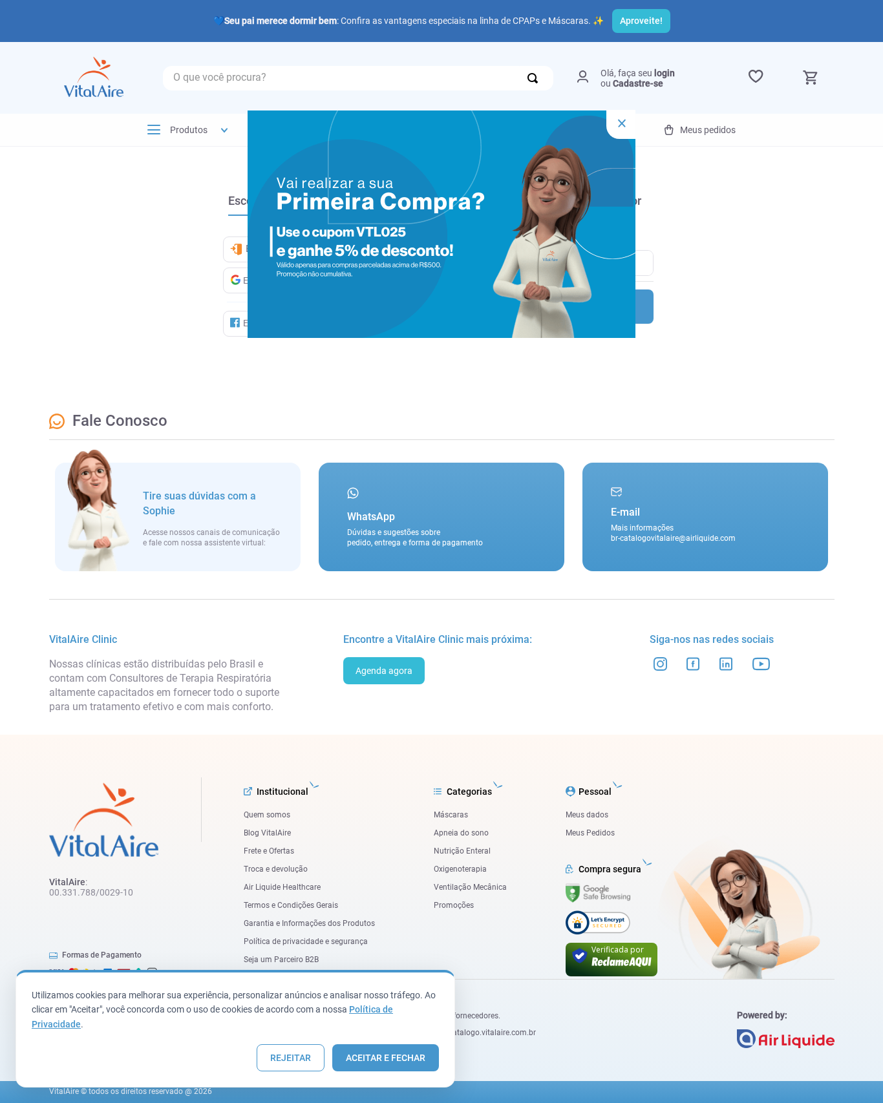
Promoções (454, 905)
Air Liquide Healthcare (282, 887)
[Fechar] (620, 124)
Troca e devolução (276, 869)
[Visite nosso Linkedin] (726, 664)
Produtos (188, 130)
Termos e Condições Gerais (291, 905)
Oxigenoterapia (460, 869)
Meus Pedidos (590, 832)
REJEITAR (290, 1058)
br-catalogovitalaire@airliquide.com (673, 538)
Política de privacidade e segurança (306, 941)
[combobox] (358, 78)
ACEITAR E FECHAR (385, 1058)
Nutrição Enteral (462, 851)
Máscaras (451, 814)
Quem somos (267, 814)
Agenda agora (384, 671)
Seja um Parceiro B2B (281, 959)
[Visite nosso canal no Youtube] (761, 664)
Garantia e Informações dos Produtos (309, 923)
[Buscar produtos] (535, 78)
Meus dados (587, 814)
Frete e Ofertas (269, 851)
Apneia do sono (461, 832)
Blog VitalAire (267, 832)
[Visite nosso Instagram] (660, 664)
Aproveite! (641, 21)
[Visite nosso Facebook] (693, 664)
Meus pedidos (708, 130)
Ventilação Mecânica (470, 887)
